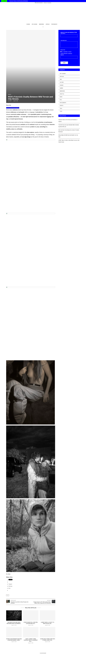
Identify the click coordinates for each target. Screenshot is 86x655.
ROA (7, 595)
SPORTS (61, 105)
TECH (61, 108)
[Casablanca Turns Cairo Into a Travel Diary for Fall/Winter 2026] (47, 632)
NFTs (61, 99)
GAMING (61, 88)
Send (64, 62)
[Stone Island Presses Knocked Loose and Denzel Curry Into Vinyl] (14, 632)
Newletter (62, 49)
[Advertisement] (43, 13)
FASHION (28, 24)
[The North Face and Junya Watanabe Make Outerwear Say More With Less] (14, 615)
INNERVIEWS (41, 24)
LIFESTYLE (62, 94)
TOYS (61, 111)
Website (62, 54)
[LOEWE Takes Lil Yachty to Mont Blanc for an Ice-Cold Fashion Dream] (47, 615)
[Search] (59, 24)
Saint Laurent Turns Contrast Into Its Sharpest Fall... (31, 640)
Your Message (63, 40)
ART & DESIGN (34, 24)
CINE (61, 79)
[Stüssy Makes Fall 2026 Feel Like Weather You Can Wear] (31, 615)
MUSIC (61, 96)
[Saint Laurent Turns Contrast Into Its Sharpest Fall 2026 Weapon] (31, 632)
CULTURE (62, 82)
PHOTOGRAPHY (54, 24)
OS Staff (10, 100)
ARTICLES (47, 24)
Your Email (63, 33)
